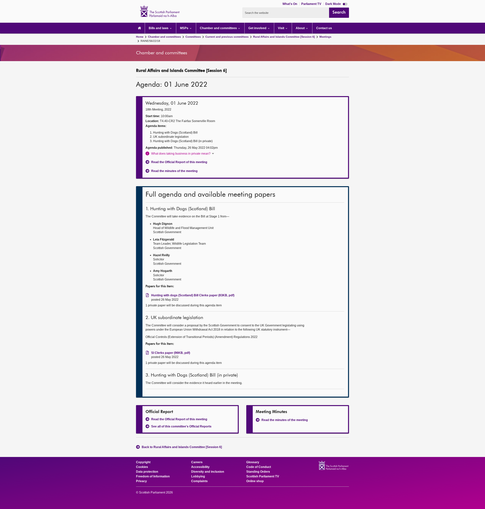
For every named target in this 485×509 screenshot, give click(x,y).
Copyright (143, 462)
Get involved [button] (257, 28)
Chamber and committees (164, 36)
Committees (193, 36)
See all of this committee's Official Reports (181, 426)
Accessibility (200, 467)
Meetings (325, 36)
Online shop (255, 481)
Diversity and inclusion (207, 471)
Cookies (142, 467)
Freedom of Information (153, 476)
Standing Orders (258, 471)
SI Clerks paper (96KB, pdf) (170, 352)
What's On (290, 3)
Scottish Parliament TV (262, 476)
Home (139, 36)
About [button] (300, 28)
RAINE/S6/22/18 (150, 40)
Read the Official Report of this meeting (179, 162)
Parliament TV (311, 3)
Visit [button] (281, 28)
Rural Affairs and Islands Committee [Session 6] (284, 36)
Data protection (147, 471)
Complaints (199, 481)
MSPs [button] (184, 28)
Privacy (141, 481)
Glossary (252, 462)
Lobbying (198, 476)
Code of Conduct (258, 467)
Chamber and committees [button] (219, 28)
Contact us (324, 28)
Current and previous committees (227, 36)
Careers (197, 462)
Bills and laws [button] (159, 28)
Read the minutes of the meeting (174, 171)
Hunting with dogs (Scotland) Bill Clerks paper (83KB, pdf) (192, 295)
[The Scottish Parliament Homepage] (139, 28)
